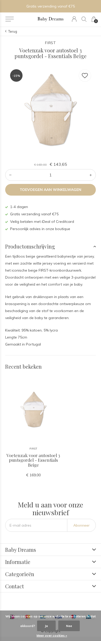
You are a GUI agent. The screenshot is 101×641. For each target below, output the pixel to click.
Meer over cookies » (52, 635)
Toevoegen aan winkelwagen (51, 189)
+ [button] (90, 175)
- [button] (10, 175)
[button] (9, 19)
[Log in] (74, 19)
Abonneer (81, 525)
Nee (69, 626)
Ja (46, 626)
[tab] (50, 246)
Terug (12, 31)
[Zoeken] (84, 19)
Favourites (85, 75)
